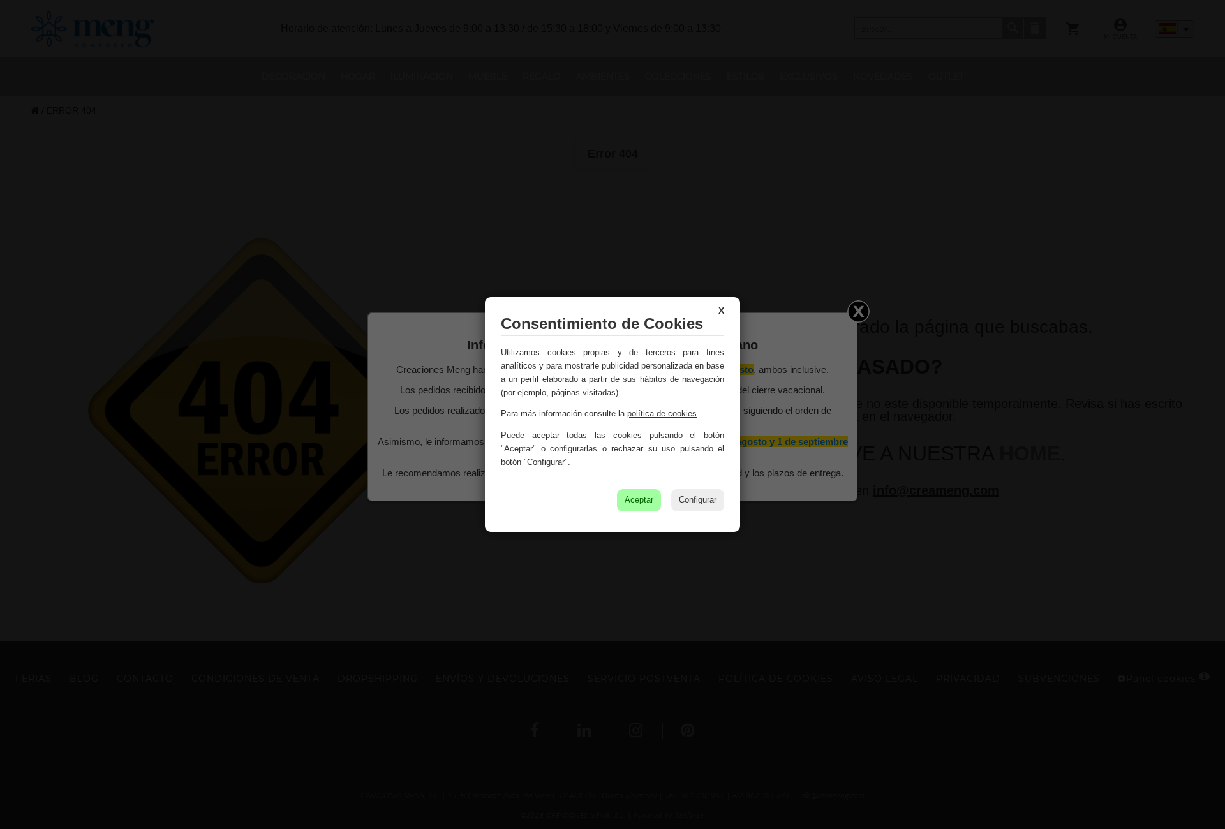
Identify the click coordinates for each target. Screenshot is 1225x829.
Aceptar (639, 499)
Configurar (697, 499)
